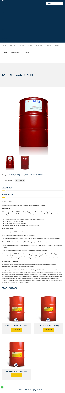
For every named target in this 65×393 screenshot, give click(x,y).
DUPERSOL (39, 46)
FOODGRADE (15, 52)
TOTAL (57, 46)
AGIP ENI (26, 52)
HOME (4, 46)
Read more (16, 329)
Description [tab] (9, 180)
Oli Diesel (27, 175)
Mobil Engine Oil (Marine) (16, 175)
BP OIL (5, 52)
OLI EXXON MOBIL (37, 175)
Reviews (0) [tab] (20, 180)
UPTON (49, 46)
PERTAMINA (12, 46)
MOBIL (22, 46)
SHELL (30, 46)
